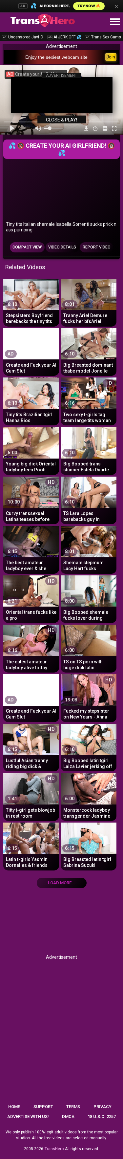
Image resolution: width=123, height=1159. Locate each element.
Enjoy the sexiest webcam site (56, 57)
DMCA (68, 1116)
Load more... (61, 882)
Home (14, 1106)
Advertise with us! (28, 1116)
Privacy (102, 1106)
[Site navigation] (115, 22)
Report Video (97, 247)
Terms (73, 1106)
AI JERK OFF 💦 (64, 37)
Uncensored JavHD (23, 37)
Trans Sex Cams (103, 37)
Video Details (62, 247)
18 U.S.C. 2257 (102, 1116)
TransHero (54, 1149)
